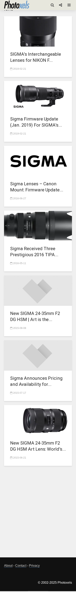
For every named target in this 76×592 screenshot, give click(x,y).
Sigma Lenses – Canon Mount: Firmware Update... (36, 186)
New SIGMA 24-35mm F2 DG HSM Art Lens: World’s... (38, 446)
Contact (20, 565)
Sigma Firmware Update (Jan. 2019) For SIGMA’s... (36, 122)
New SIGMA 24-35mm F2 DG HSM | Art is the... (35, 316)
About (8, 565)
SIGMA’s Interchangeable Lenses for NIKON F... (35, 57)
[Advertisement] (38, 514)
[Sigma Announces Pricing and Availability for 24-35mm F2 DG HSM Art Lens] (38, 355)
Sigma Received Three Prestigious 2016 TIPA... (34, 251)
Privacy (34, 565)
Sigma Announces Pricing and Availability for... (36, 381)
